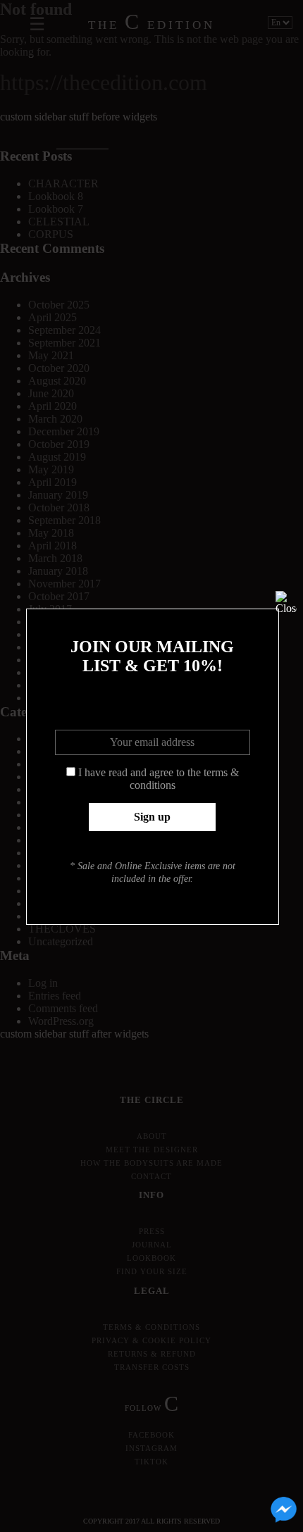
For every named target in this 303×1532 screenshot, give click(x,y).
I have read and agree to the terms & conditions (158, 778)
